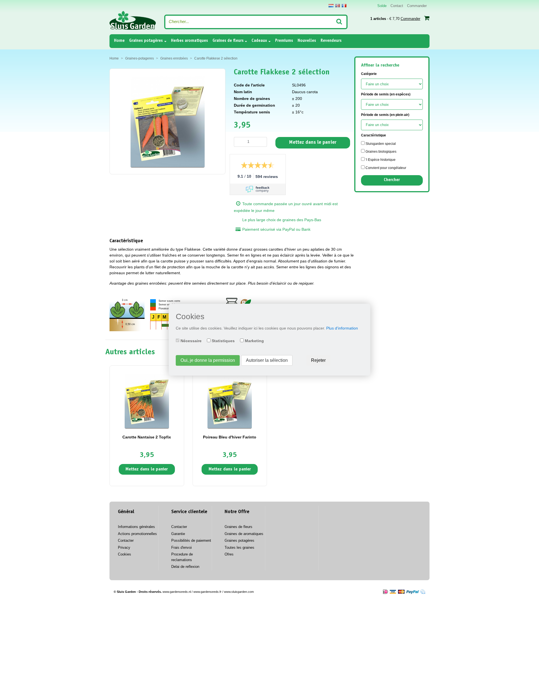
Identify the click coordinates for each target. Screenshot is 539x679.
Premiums (284, 41)
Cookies (124, 554)
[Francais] (344, 5)
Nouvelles (307, 41)
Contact (396, 6)
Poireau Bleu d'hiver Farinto (229, 437)
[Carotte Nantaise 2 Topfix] (147, 401)
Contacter (126, 540)
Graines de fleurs (228, 41)
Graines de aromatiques (244, 534)
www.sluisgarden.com (239, 591)
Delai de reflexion (185, 566)
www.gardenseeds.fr (207, 591)
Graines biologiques (380, 152)
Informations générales (136, 527)
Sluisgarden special (380, 144)
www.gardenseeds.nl (177, 591)
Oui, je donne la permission (208, 360)
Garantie (178, 534)
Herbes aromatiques (189, 41)
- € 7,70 (395, 19)
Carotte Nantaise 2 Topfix (146, 437)
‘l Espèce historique (380, 160)
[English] (337, 5)
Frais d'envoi (181, 547)
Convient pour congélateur (385, 168)
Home (119, 40)
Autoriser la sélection (267, 360)
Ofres (229, 554)
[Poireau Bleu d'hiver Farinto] (229, 401)
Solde (382, 6)
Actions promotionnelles (137, 534)
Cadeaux (259, 41)
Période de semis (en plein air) (385, 115)
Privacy (124, 547)
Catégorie (369, 74)
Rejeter (318, 360)
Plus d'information (342, 328)
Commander (417, 6)
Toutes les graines (239, 547)
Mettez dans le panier (312, 142)
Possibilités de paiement (191, 540)
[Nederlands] (331, 5)
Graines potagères (146, 41)
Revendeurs (331, 41)
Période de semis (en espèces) (385, 94)
